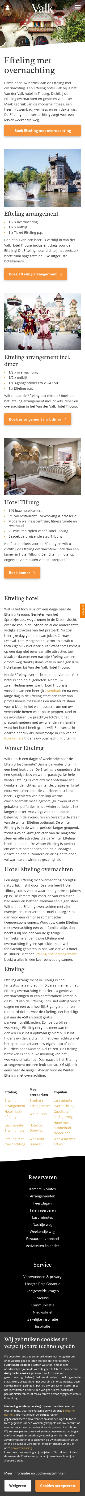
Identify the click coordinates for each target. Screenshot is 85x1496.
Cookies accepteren (57, 1485)
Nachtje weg (42, 1224)
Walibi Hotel (39, 1114)
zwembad (52, 690)
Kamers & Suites (42, 1189)
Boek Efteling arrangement (33, 274)
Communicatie (42, 1305)
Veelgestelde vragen (42, 1290)
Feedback (82, 611)
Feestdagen (42, 1203)
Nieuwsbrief (42, 1312)
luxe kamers (13, 738)
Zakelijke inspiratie (42, 1319)
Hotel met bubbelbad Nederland (62, 1127)
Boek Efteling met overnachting (42, 130)
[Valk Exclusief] (42, 10)
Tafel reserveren (43, 1210)
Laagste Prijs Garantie (42, 1283)
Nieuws (43, 1298)
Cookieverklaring (21, 1448)
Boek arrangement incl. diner (35, 419)
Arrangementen (42, 1196)
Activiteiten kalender (42, 1245)
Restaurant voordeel (42, 1238)
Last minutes (42, 1217)
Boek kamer (20, 572)
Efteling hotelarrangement (55, 954)
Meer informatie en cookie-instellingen (35, 1473)
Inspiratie (42, 1326)
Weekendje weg (42, 1231)
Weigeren (17, 1485)
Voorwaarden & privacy (42, 1276)
